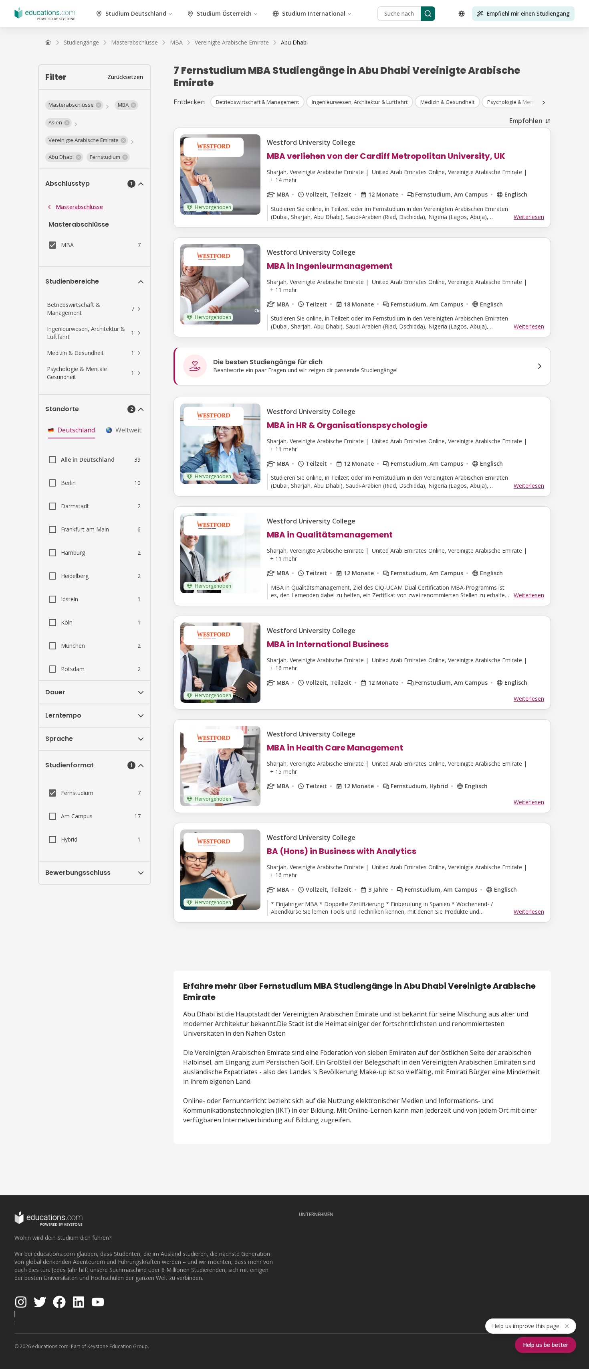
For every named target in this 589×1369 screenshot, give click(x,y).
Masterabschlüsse (79, 207)
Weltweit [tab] (128, 430)
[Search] (428, 13)
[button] (74, 105)
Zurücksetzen (125, 77)
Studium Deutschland (135, 13)
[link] (294, 43)
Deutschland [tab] (76, 430)
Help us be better (545, 1345)
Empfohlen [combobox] (526, 120)
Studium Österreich (224, 13)
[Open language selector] (461, 13)
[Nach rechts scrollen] (544, 102)
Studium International (313, 13)
